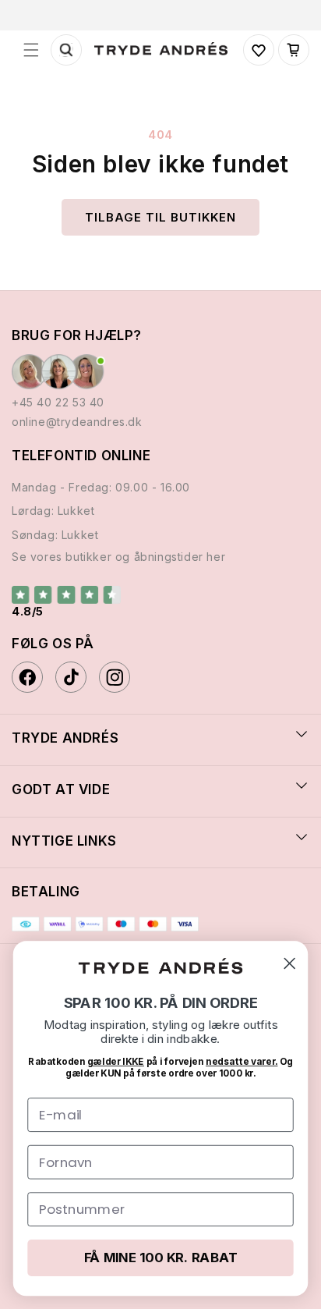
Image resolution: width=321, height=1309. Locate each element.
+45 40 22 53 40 (58, 402)
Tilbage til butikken (160, 217)
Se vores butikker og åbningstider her (118, 556)
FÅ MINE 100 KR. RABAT (161, 1257)
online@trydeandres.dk (77, 421)
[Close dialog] (289, 963)
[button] (31, 50)
